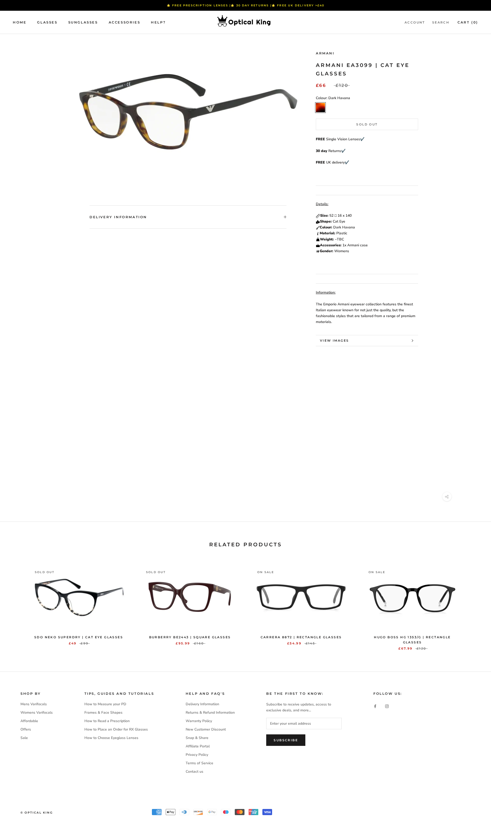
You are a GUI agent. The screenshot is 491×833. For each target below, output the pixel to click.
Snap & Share (197, 737)
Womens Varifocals (36, 712)
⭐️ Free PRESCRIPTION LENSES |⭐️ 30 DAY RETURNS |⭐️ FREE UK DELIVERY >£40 (246, 5)
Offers (25, 729)
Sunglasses (83, 22)
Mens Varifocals (33, 704)
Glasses (47, 22)
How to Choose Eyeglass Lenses (111, 737)
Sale (24, 737)
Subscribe (286, 740)
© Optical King (36, 812)
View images (334, 340)
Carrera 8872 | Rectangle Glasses (301, 637)
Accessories (124, 22)
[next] (475, 603)
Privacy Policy (197, 754)
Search (440, 22)
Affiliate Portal (198, 746)
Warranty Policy (199, 721)
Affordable (29, 721)
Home (19, 22)
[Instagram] (387, 706)
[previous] (16, 603)
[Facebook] (375, 706)
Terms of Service (199, 763)
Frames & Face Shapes (103, 712)
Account (415, 22)
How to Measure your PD (105, 704)
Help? (158, 22)
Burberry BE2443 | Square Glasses (190, 637)
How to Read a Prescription (107, 721)
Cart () (467, 22)
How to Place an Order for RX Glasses (116, 729)
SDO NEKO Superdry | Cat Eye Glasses (78, 637)
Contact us (194, 771)
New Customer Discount (206, 729)
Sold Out (366, 124)
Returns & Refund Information (210, 712)
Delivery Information (118, 217)
